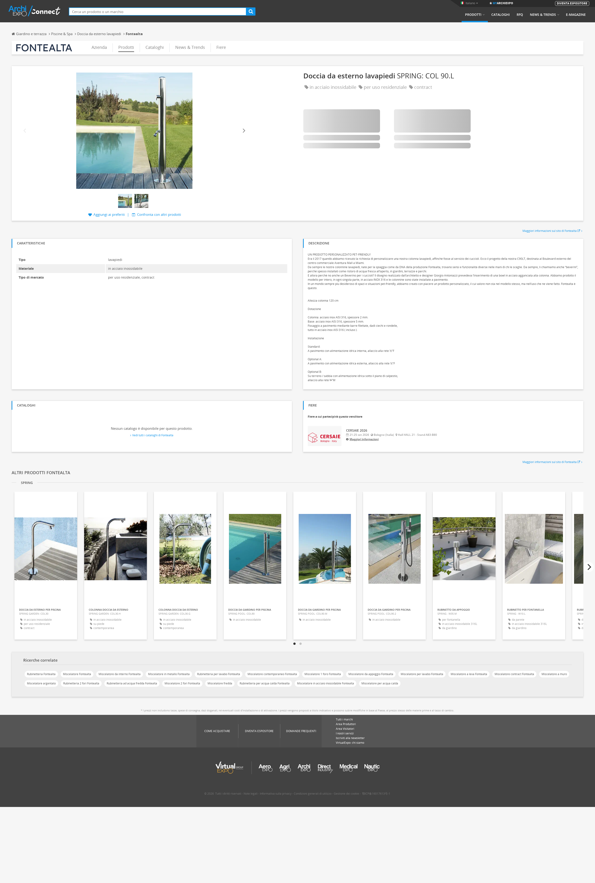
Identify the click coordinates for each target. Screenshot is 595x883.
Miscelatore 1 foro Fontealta (322, 674)
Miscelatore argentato (41, 683)
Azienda (99, 47)
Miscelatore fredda (220, 683)
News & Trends (543, 15)
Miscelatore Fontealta (77, 674)
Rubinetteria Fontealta (41, 674)
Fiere (221, 47)
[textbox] (157, 11)
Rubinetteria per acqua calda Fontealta (265, 683)
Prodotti (473, 15)
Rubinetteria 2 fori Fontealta (81, 683)
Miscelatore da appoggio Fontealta (370, 674)
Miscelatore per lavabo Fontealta (422, 674)
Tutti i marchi (344, 719)
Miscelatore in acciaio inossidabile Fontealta (325, 683)
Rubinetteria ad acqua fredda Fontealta (132, 683)
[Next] (243, 130)
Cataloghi (500, 15)
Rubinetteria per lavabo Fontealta (218, 674)
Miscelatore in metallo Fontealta (169, 674)
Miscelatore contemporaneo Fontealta (272, 674)
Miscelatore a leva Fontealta (469, 674)
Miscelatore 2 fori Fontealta (182, 683)
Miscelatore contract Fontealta (514, 674)
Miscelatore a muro (554, 674)
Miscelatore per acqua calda (379, 683)
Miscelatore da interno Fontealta (120, 674)
